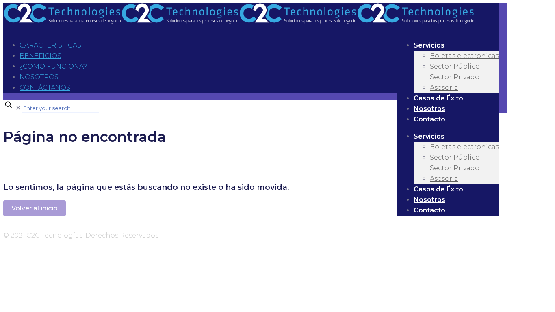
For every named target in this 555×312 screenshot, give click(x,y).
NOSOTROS (39, 77)
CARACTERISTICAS (50, 45)
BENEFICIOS (40, 56)
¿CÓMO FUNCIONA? (53, 66)
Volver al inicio (34, 208)
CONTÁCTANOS (45, 87)
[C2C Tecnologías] (239, 21)
